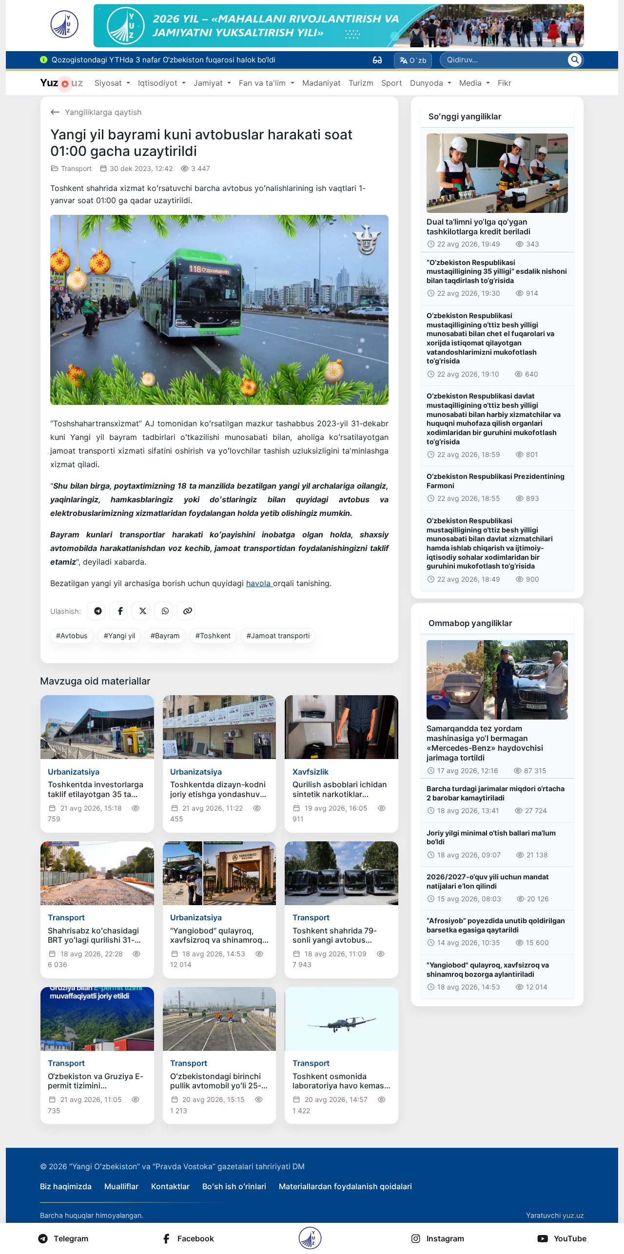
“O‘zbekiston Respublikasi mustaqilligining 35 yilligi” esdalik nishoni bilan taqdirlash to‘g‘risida (497, 271)
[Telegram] (96, 611)
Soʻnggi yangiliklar (465, 116)
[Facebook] (118, 611)
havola (259, 583)
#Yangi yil (119, 635)
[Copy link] (185, 611)
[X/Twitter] (141, 611)
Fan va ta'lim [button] (263, 83)
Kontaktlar (170, 1186)
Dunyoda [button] (428, 83)
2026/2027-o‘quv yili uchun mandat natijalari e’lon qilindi (488, 881)
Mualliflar (121, 1186)
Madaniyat (321, 83)
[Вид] (377, 60)
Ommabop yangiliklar (470, 623)
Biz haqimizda (66, 1186)
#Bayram (165, 635)
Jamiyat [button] (209, 83)
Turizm (361, 83)
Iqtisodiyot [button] (159, 83)
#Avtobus (72, 635)
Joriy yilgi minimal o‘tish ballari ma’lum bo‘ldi (491, 837)
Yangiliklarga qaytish (103, 112)
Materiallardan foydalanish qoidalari (345, 1186)
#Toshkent (213, 635)
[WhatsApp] (163, 611)
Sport (391, 83)
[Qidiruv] (575, 60)
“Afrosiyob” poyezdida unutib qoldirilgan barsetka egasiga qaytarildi (496, 925)
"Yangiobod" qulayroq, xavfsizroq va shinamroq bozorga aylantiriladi (488, 969)
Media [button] (471, 83)
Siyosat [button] (109, 83)
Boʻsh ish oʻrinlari (234, 1186)
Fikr (504, 83)
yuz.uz (573, 1215)
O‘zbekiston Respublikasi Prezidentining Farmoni (496, 481)
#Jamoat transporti (278, 635)
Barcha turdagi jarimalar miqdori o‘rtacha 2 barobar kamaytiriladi (496, 793)
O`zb (418, 60)
